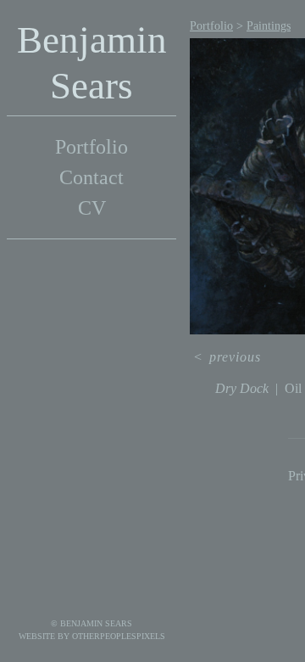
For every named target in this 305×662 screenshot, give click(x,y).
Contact (91, 177)
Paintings (269, 26)
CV (92, 208)
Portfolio (91, 147)
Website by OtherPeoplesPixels (92, 636)
